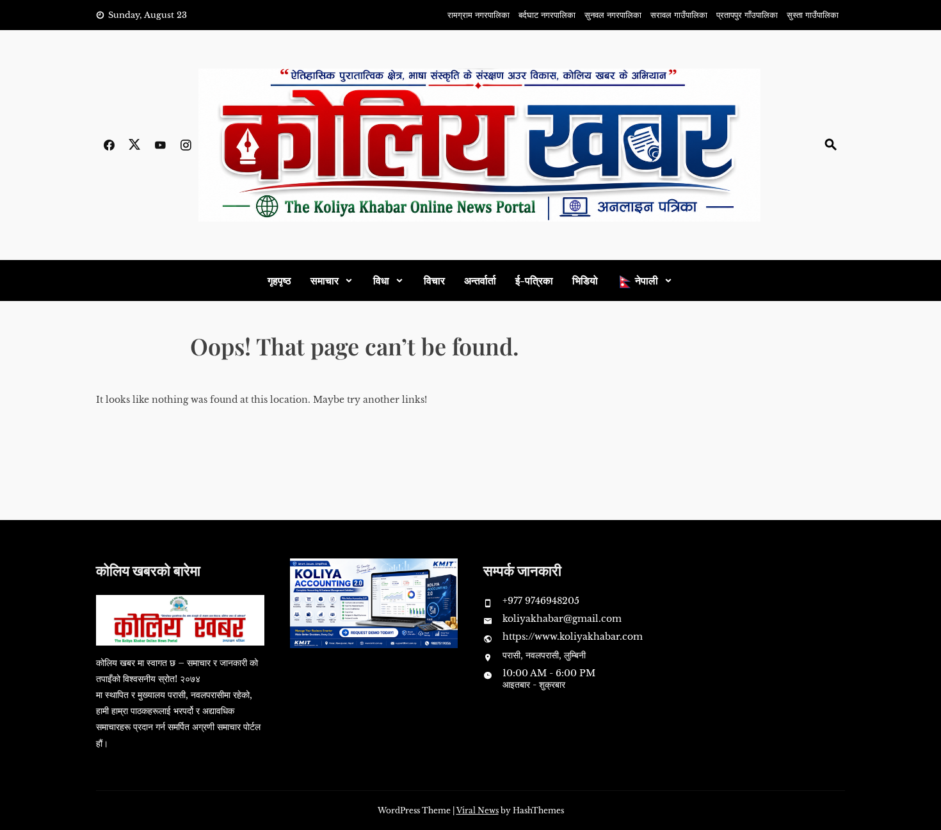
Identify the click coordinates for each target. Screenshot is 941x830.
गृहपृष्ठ (279, 280)
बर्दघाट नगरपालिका (547, 15)
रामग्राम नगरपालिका (478, 15)
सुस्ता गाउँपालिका (813, 15)
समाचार (324, 280)
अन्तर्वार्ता (480, 280)
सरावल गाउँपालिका (678, 15)
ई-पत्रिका (534, 280)
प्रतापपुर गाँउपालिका (747, 15)
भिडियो (585, 280)
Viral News (477, 810)
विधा (381, 280)
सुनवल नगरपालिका (612, 15)
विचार (434, 280)
